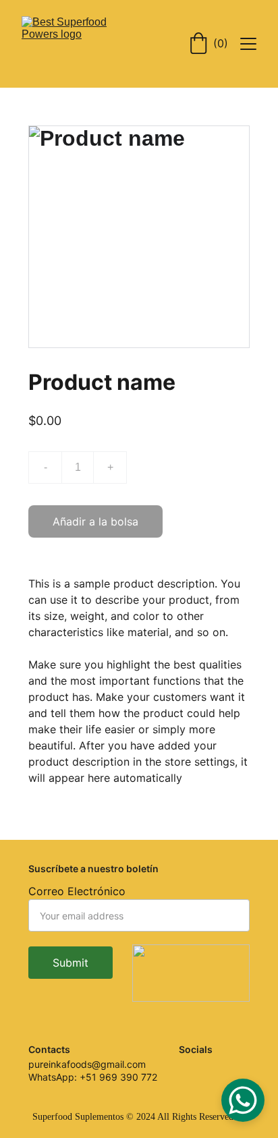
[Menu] (248, 44)
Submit (70, 962)
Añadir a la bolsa (95, 521)
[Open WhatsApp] (243, 1100)
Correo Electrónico (77, 891)
